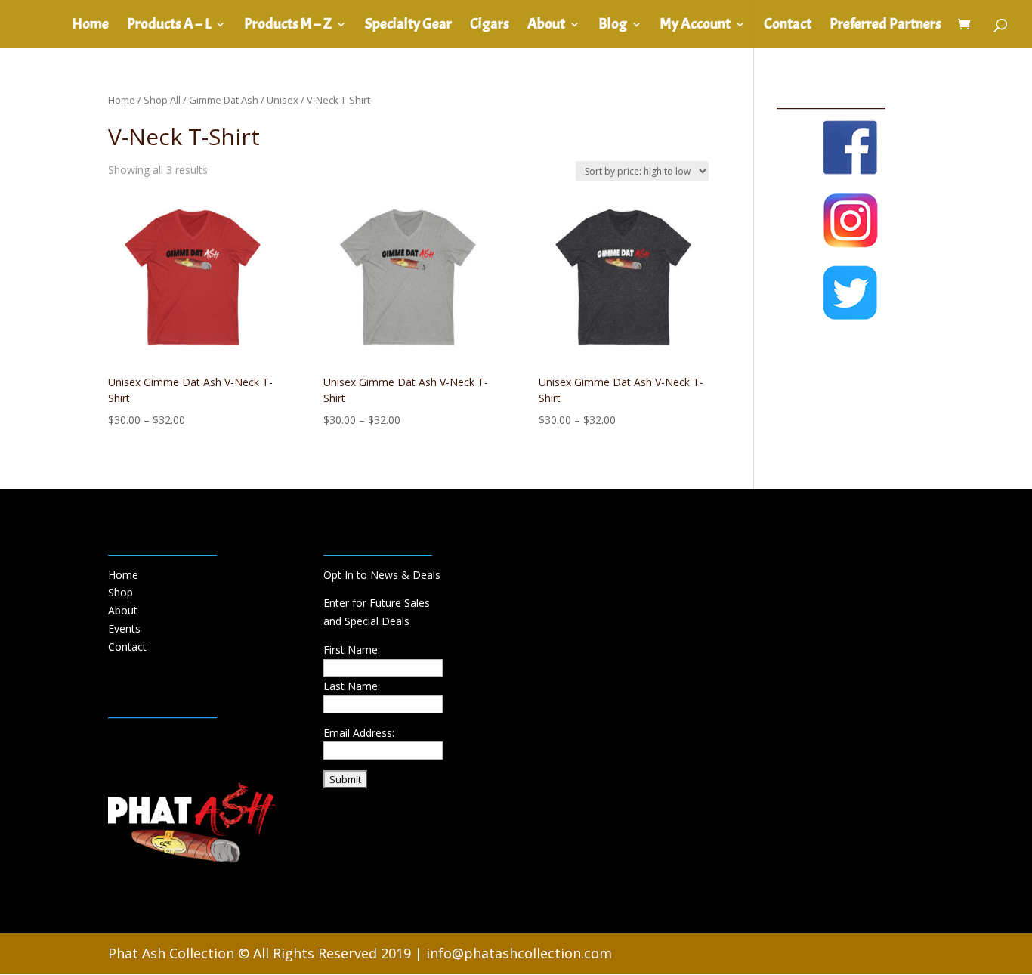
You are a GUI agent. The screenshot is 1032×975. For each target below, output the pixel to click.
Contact (787, 26)
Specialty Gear (408, 26)
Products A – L (169, 26)
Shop (120, 592)
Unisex (282, 100)
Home (90, 26)
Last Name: (351, 686)
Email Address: (358, 733)
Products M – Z (288, 26)
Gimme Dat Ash (223, 100)
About (546, 26)
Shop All (162, 100)
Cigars (489, 26)
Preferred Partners (885, 26)
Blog (612, 26)
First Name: (351, 649)
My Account (695, 26)
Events (124, 628)
